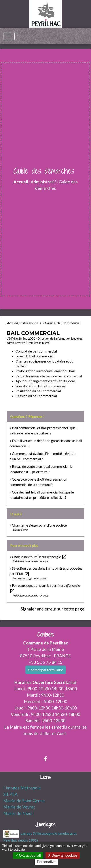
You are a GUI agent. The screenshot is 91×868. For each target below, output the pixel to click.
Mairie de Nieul (17, 813)
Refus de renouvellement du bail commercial (48, 376)
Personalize (46, 862)
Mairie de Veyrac (19, 806)
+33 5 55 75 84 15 (45, 662)
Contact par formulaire (45, 670)
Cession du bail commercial (36, 396)
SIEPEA (10, 794)
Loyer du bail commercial (34, 356)
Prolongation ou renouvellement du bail (45, 371)
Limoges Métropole (22, 787)
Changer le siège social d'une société (39, 525)
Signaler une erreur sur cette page (52, 608)
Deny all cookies (64, 855)
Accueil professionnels (24, 323)
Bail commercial (68, 323)
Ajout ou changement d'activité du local (45, 381)
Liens (45, 777)
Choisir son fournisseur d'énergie (39, 557)
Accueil (20, 181)
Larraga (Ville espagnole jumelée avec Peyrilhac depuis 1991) (40, 836)
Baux (49, 323)
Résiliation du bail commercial (38, 391)
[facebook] (45, 758)
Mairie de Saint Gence (24, 800)
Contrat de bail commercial (36, 351)
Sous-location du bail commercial (40, 386)
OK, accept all (29, 855)
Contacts (45, 634)
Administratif (43, 181)
